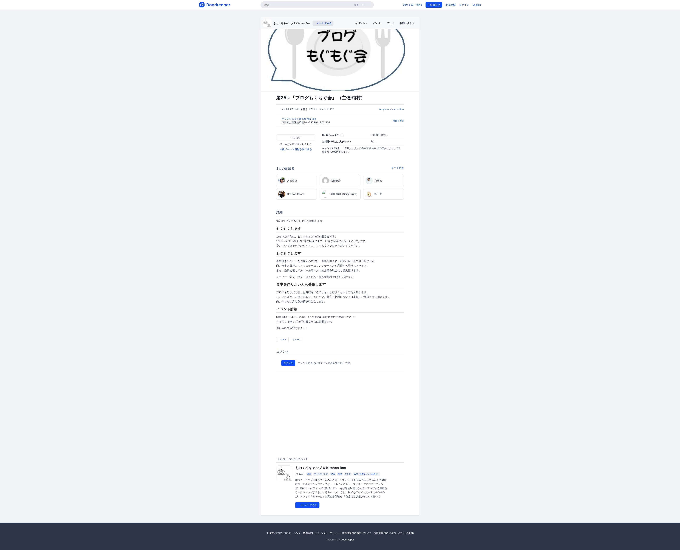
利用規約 (308, 532)
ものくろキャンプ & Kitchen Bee (291, 23)
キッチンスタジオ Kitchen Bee (299, 118)
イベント (360, 23)
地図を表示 (398, 120)
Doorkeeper (347, 539)
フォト (391, 23)
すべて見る (397, 167)
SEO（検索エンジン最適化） (366, 474)
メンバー (377, 23)
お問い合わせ (407, 23)
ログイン (464, 4)
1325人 (299, 474)
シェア (283, 339)
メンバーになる (324, 23)
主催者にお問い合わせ (278, 532)
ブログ (348, 474)
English (477, 4)
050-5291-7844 (412, 4)
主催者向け (434, 4)
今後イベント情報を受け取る (296, 149)
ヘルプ (297, 532)
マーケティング (321, 474)
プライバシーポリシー (327, 532)
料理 (340, 474)
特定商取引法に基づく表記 (388, 532)
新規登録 (451, 4)
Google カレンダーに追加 (391, 109)
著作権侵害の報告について (357, 532)
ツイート (296, 339)
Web (333, 474)
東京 (309, 474)
